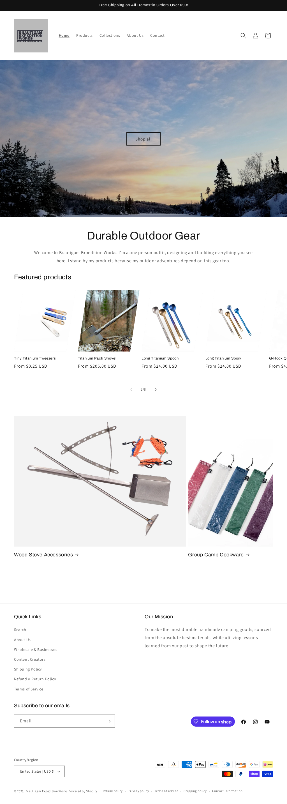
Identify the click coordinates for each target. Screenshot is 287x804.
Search (20, 629)
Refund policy (113, 791)
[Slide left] (131, 389)
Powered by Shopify (83, 791)
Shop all (143, 138)
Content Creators (30, 659)
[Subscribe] (108, 721)
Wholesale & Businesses (35, 649)
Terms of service (166, 791)
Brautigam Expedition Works (47, 791)
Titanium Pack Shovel (97, 358)
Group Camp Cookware (216, 554)
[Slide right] (156, 389)
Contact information (227, 791)
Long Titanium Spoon (160, 358)
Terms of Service (28, 689)
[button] (243, 35)
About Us (22, 639)
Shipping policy (195, 791)
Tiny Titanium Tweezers (35, 358)
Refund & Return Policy (35, 678)
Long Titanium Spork (223, 358)
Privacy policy (138, 791)
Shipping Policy (28, 669)
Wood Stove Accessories (43, 554)
